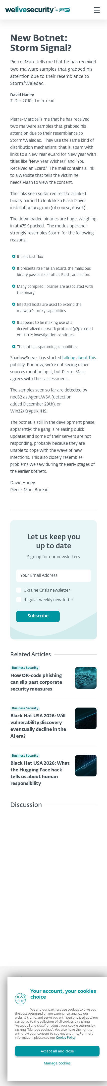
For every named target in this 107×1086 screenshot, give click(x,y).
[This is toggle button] (97, 9)
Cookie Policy (65, 1037)
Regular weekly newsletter (48, 600)
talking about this (79, 358)
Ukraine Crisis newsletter (47, 591)
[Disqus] (53, 883)
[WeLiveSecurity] (37, 10)
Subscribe (38, 616)
